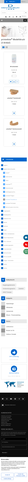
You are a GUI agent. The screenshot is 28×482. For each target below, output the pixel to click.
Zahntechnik (9, 311)
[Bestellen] (14, 113)
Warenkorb (24, 16)
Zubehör (21, 288)
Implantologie (10, 303)
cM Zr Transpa (7, 292)
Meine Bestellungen (6, 419)
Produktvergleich (6, 423)
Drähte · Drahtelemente (9, 234)
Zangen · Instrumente (8, 260)
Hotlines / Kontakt (11, 334)
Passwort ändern (6, 417)
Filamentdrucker (9, 188)
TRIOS (7, 180)
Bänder (5, 222)
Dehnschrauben (7, 253)
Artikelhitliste (5, 420)
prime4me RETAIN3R (11, 203)
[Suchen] (25, 12)
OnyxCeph (9, 184)
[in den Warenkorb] (10, 81)
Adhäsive (6, 226)
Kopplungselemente (9, 285)
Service (5, 268)
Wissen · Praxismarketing (13, 315)
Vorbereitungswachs (9, 288)
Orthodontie (9, 307)
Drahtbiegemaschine (10, 192)
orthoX (7, 173)
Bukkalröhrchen (7, 218)
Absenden (4, 452)
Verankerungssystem (8, 245)
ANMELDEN (12, 1)
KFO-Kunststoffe (7, 256)
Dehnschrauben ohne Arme (12, 207)
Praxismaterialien (8, 249)
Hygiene (5, 165)
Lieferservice (9, 326)
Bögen (5, 230)
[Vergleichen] (14, 81)
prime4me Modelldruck (11, 199)
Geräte (5, 264)
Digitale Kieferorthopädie (9, 169)
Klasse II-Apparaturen (8, 237)
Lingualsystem (7, 211)
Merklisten (4, 422)
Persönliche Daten (6, 416)
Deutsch (23, 1)
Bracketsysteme (7, 214)
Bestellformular (5, 425)
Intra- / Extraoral (7, 241)
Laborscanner (9, 176)
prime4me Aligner (10, 195)
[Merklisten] (17, 81)
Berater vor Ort (10, 330)
